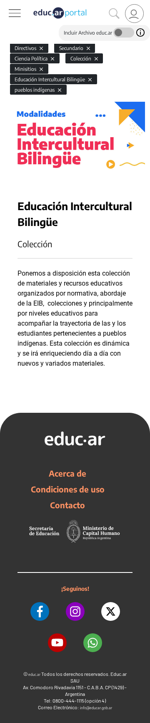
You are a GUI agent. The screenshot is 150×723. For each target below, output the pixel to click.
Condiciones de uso (68, 489)
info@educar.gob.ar (96, 707)
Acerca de (67, 473)
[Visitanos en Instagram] (75, 611)
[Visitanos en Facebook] (39, 611)
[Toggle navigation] (7, 5)
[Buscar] (114, 14)
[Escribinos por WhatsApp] (92, 642)
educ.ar (34, 674)
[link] (134, 13)
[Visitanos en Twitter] (110, 611)
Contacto (67, 505)
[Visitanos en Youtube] (57, 642)
